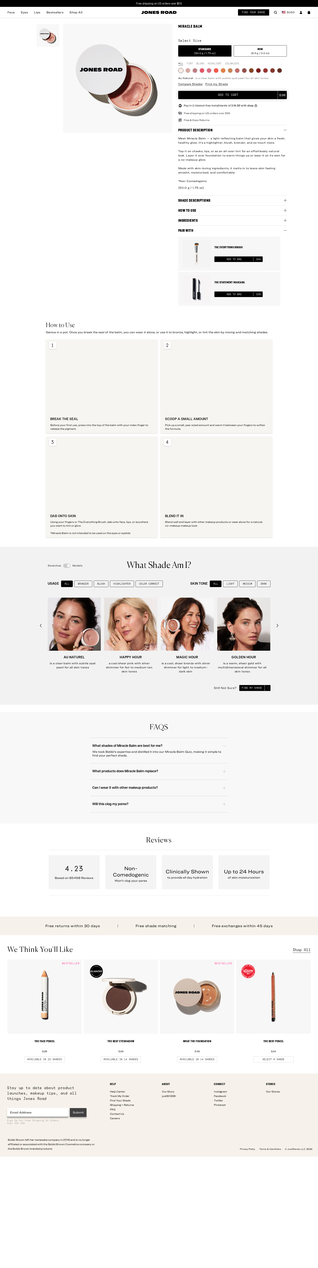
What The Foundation (197, 1041)
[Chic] (237, 70)
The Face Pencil (45, 1041)
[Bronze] (251, 70)
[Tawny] (265, 70)
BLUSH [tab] (200, 63)
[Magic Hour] (230, 70)
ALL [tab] (180, 63)
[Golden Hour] (223, 70)
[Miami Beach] (216, 70)
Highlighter (122, 583)
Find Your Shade (253, 12)
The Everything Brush (228, 247)
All (67, 583)
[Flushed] (202, 70)
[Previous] (40, 625)
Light (230, 583)
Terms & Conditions (270, 1149)
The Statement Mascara (229, 282)
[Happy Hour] (187, 70)
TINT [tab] (190, 63)
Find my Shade (216, 84)
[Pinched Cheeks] (209, 70)
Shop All (302, 949)
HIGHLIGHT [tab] (215, 63)
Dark (264, 583)
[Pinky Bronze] (244, 70)
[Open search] (275, 13)
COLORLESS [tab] (232, 63)
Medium (247, 583)
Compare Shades (190, 84)
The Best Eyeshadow (120, 1041)
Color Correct (149, 583)
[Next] (277, 625)
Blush (101, 583)
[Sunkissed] (272, 70)
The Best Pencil (273, 1041)
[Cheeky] (258, 70)
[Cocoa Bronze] (279, 70)
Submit (78, 1112)
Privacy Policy (248, 1149)
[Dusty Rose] (195, 70)
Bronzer (83, 583)
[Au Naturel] (180, 70)
